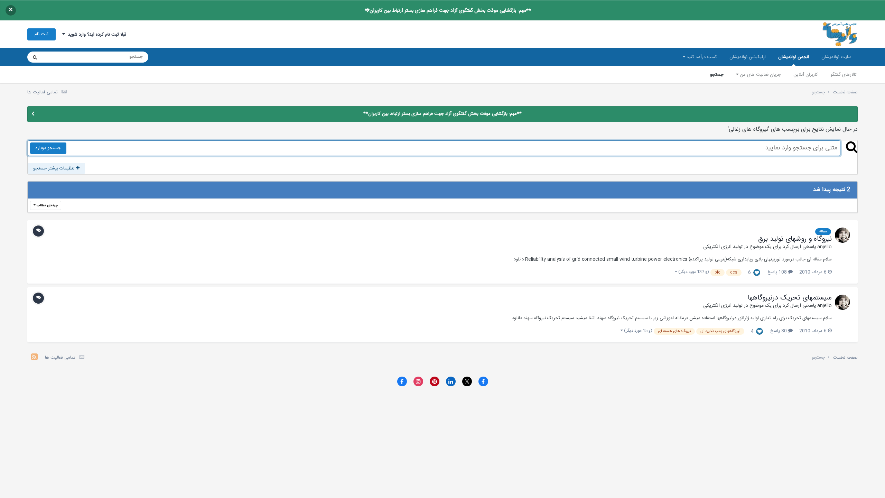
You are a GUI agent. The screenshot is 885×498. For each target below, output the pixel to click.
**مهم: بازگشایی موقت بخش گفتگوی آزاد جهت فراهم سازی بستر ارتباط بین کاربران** (448, 11)
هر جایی (59, 57)
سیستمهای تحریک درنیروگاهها (790, 298)
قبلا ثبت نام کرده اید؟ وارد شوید (95, 34)
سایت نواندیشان (836, 57)
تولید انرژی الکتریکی (723, 247)
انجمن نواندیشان (793, 57)
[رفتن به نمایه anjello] (842, 235)
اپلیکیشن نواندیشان (747, 57)
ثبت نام (41, 34)
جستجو (717, 75)
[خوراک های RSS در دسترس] (34, 358)
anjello (824, 247)
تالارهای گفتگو (843, 75)
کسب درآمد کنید (701, 57)
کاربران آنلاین (805, 75)
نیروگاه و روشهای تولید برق (795, 239)
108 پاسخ (777, 272)
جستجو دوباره (48, 148)
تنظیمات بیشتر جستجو (54, 168)
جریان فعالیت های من (759, 75)
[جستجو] (35, 57)
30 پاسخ (779, 331)
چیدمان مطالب (47, 205)
